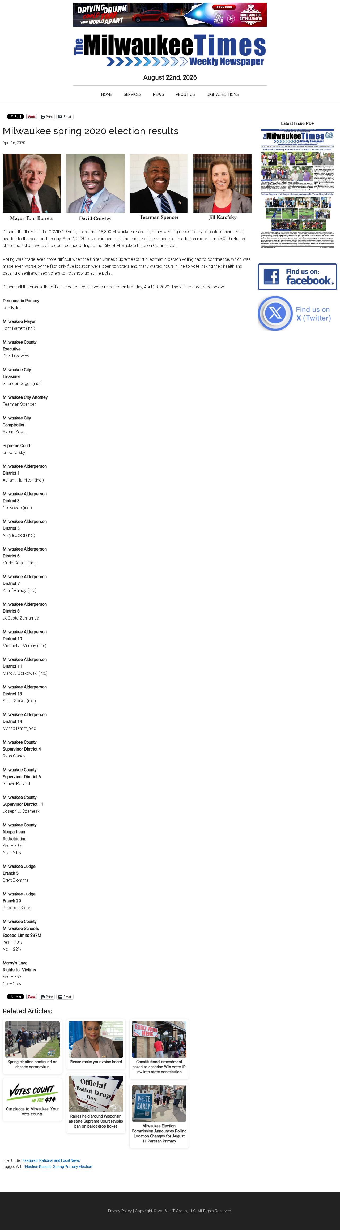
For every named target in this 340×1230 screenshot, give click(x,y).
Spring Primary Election (72, 1166)
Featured (30, 1160)
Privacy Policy (120, 1211)
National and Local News (59, 1160)
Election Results (38, 1166)
